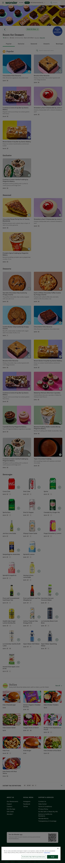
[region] (31, 853)
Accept (52, 856)
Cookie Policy (47, 852)
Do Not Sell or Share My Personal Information (33, 856)
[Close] (58, 848)
